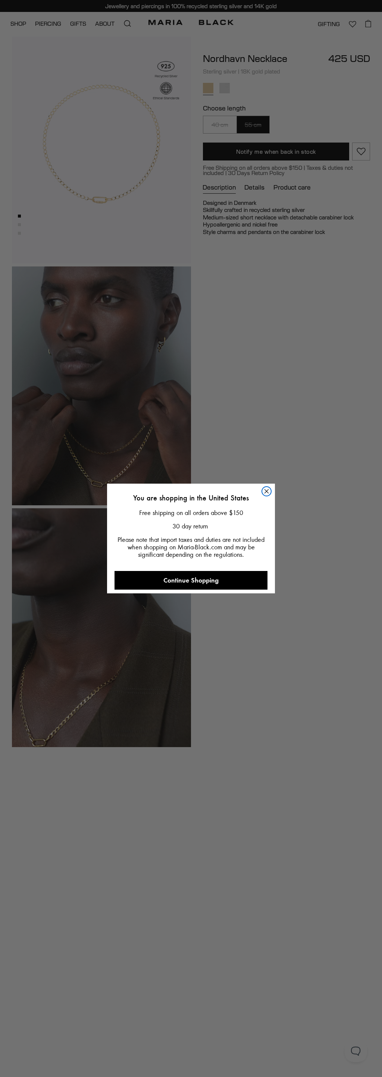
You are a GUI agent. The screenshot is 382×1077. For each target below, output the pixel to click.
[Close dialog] (266, 491)
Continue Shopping (191, 580)
